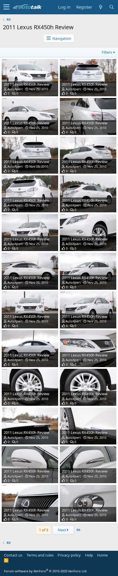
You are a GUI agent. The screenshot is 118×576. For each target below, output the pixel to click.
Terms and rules (40, 555)
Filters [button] (107, 52)
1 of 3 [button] (43, 529)
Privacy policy (69, 555)
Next (62, 529)
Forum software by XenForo (45, 571)
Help (89, 555)
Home (102, 555)
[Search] (111, 7)
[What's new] (100, 7)
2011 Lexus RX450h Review (26, 84)
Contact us (13, 555)
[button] (6, 7)
